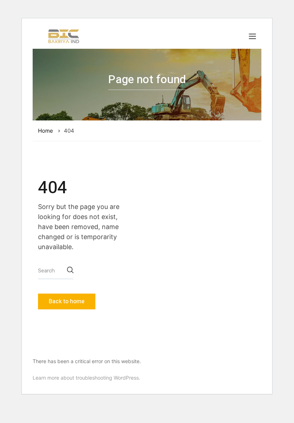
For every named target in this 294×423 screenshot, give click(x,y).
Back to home (67, 301)
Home (45, 130)
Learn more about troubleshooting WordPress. (86, 378)
